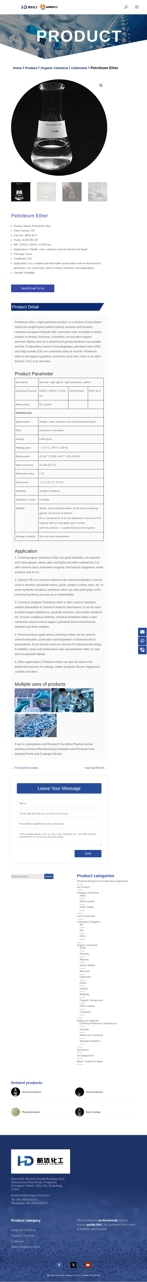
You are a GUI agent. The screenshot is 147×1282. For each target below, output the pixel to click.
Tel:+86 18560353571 (25, 1199)
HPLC (83, 936)
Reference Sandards (91, 1035)
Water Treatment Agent (90, 1061)
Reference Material (88, 1020)
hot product (83, 886)
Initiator (84, 988)
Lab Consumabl (86, 916)
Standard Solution (90, 1040)
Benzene (85, 971)
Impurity (84, 1029)
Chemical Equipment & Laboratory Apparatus (102, 881)
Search (49, 876)
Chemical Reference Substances (98, 1023)
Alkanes (84, 959)
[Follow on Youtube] (88, 1265)
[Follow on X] (73, 1265)
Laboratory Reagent (88, 921)
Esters (83, 982)
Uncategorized (85, 1055)
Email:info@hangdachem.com (30, 1195)
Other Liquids (87, 901)
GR (81, 930)
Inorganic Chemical (88, 892)
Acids (83, 895)
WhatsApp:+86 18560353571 (29, 1203)
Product (31, 68)
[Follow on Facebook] (59, 1265)
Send (88, 853)
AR (81, 924)
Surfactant (83, 1049)
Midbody (84, 994)
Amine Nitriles (87, 965)
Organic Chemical (54, 68)
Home (17, 68)
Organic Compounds (91, 1000)
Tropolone (85, 1011)
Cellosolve (79, 68)
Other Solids (87, 907)
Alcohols (84, 953)
